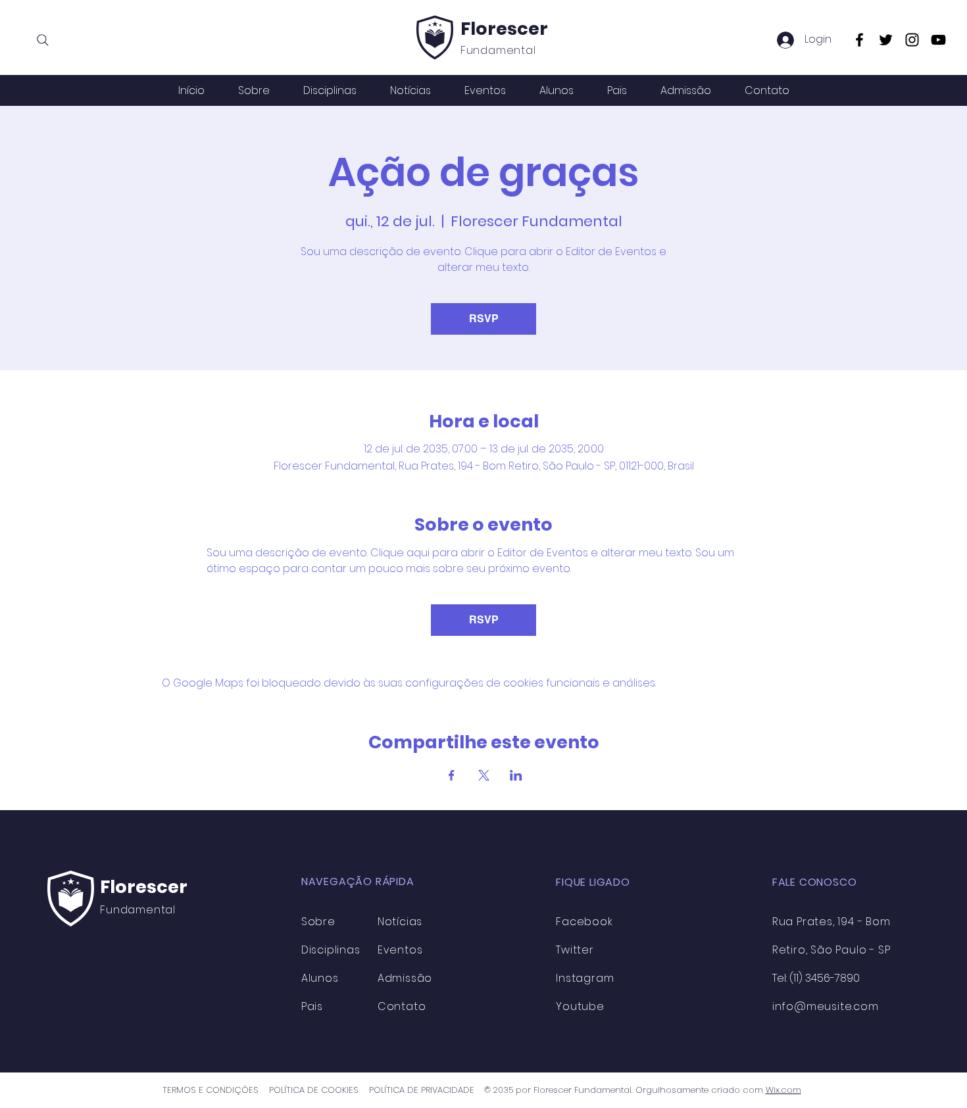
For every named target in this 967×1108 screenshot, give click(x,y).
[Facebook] (859, 40)
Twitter (575, 949)
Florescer (504, 28)
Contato (402, 1006)
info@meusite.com (825, 1006)
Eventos (400, 949)
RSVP (484, 318)
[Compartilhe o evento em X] (484, 775)
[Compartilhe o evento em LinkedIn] (516, 775)
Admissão (405, 978)
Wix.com (783, 1090)
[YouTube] (938, 40)
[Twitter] (886, 40)
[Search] (43, 40)
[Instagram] (912, 40)
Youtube (580, 1006)
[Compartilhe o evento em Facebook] (451, 775)
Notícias (400, 921)
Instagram (585, 978)
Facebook (584, 921)
